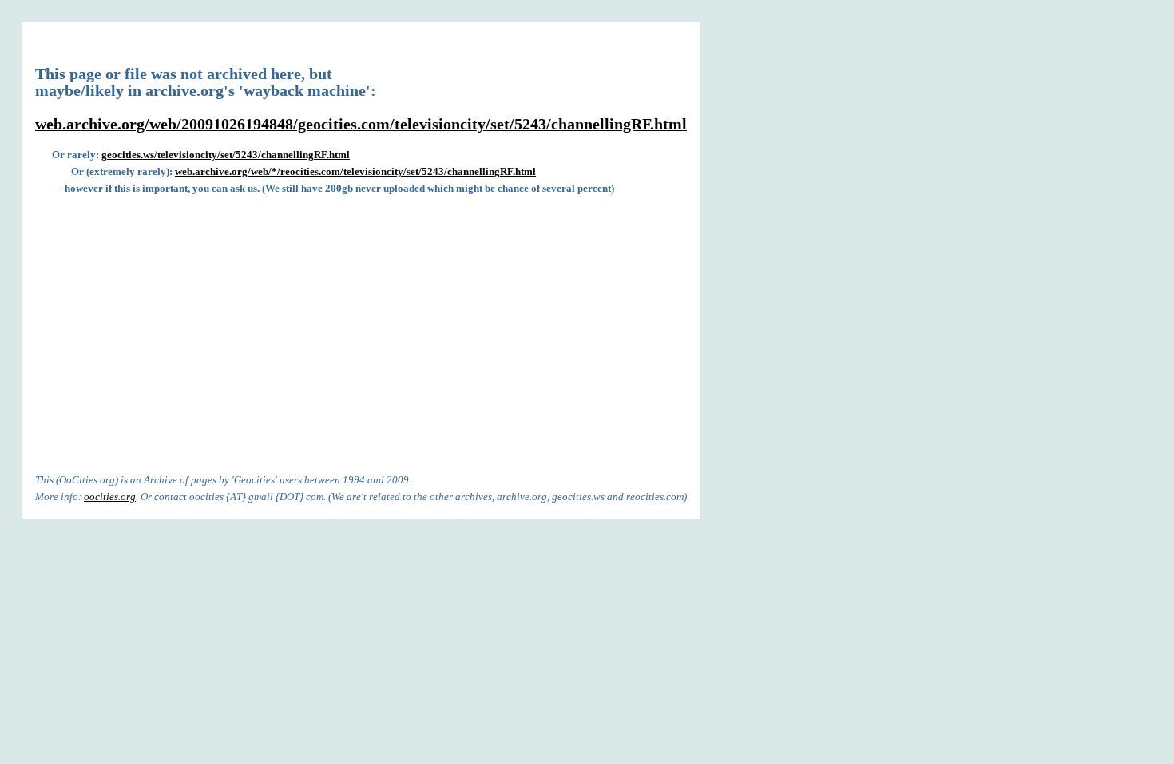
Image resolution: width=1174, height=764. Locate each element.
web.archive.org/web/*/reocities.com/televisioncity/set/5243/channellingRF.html (355, 171)
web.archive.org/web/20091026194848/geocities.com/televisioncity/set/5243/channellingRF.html (361, 124)
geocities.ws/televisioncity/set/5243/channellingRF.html (225, 155)
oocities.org (110, 497)
